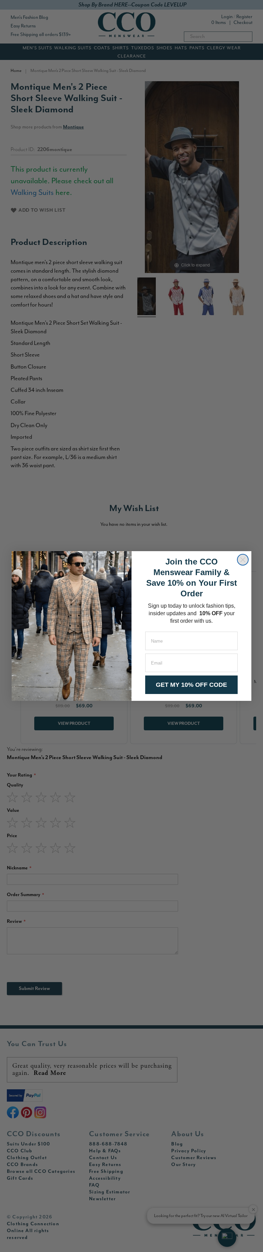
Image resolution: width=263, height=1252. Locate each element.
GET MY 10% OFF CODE (191, 684)
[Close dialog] (243, 560)
